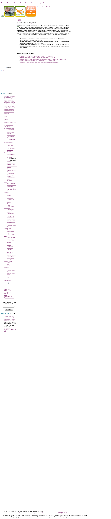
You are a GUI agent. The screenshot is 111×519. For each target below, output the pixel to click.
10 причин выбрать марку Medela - (36, 56)
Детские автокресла (11, 234)
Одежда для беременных (9, 142)
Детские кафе (10, 239)
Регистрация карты (7, 278)
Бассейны (9, 242)
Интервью (10, 2)
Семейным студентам (8, 261)
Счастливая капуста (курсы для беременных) (11, 156)
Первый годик (6, 192)
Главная (3, 2)
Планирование (10, 145)
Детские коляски (10, 229)
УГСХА (9, 265)
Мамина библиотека (11, 219)
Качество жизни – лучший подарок (27, 23)
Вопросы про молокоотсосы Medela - (39, 62)
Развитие (27, 2)
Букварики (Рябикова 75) (9, 109)
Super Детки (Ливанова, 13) (9, 107)
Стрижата (6, 119)
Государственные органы (9, 128)
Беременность (10, 147)
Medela (19, 20)
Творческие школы (11, 222)
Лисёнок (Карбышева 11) (9, 110)
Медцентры (9, 180)
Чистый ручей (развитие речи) (10, 122)
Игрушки (9, 233)
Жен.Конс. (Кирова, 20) (12, 166)
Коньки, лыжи (10, 248)
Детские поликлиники (11, 171)
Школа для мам (7, 126)
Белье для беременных (11, 189)
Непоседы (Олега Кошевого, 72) (10, 114)
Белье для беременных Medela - (37, 60)
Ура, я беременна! (7, 143)
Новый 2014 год (10, 256)
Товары (16, 2)
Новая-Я (9, 259)
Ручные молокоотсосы (11, 183)
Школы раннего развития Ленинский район (11, 211)
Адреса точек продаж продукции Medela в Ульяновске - (43, 59)
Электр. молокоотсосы (11, 185)
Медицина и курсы (7, 152)
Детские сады (10, 226)
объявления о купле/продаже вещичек (9, 320)
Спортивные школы (11, 223)
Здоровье (9, 202)
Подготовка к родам (11, 148)
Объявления (46, 2)
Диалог (5, 116)
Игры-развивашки (11, 220)
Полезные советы (10, 206)
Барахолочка (6, 267)
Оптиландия (6, 120)
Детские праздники (11, 237)
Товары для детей (10, 231)
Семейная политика (11, 135)
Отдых (5, 236)
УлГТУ (8, 262)
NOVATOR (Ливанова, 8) (9, 106)
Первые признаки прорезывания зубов (9, 317)
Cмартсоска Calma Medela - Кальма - (38, 57)
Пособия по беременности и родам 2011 (10, 329)
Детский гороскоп (10, 258)
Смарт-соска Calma (11, 191)
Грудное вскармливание (8, 125)
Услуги (22, 2)
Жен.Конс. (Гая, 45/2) (11, 170)
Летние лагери (10, 246)
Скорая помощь (10, 173)
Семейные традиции (8, 268)
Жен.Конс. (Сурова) (11, 164)
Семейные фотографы (11, 255)
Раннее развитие (7, 208)
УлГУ (8, 264)
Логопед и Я (6, 113)
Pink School (6, 117)
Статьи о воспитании (11, 225)
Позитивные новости (8, 280)
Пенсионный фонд (11, 139)
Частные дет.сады (36, 2)
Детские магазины (7, 228)
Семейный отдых (10, 240)
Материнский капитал (8, 140)
